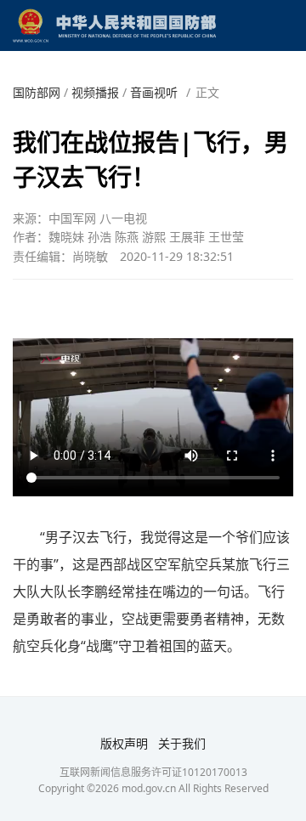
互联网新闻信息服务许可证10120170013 (153, 772)
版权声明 (124, 743)
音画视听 (154, 92)
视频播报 (95, 92)
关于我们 (182, 743)
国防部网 (36, 92)
